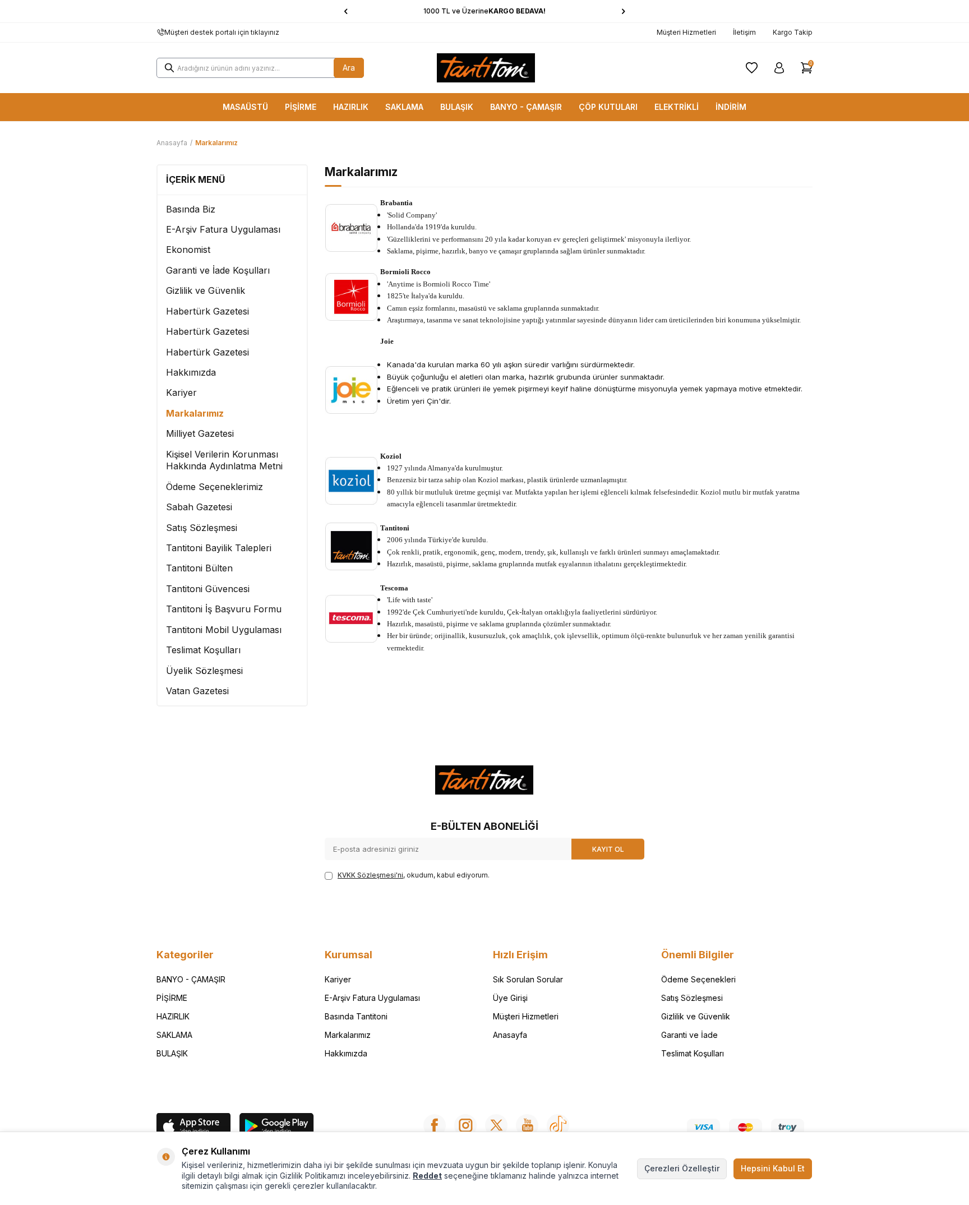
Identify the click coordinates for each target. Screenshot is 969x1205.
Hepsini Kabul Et (773, 1168)
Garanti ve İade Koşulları (218, 270)
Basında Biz (190, 209)
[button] (345, 11)
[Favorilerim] (752, 67)
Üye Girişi (510, 998)
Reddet (427, 1175)
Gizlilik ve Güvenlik (205, 290)
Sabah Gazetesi (199, 507)
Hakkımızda (191, 372)
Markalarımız (195, 413)
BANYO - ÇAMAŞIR (526, 107)
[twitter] (496, 1125)
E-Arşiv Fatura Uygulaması (223, 229)
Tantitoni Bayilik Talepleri (218, 547)
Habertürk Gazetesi (207, 311)
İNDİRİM (731, 107)
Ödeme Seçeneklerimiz (214, 486)
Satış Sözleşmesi (201, 527)
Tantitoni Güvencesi (208, 588)
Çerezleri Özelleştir (681, 1168)
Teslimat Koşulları (203, 649)
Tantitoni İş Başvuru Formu (224, 609)
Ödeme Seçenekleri (698, 979)
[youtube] (527, 1125)
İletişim (744, 32)
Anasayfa (171, 142)
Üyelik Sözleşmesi (204, 670)
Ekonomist (188, 249)
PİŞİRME (300, 107)
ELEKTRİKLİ (676, 107)
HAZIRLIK (350, 107)
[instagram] (465, 1125)
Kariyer (181, 392)
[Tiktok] (558, 1125)
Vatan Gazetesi (197, 690)
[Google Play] (276, 1127)
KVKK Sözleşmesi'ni (370, 875)
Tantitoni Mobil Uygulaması (224, 629)
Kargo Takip (793, 32)
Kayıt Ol (608, 848)
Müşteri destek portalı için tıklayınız (221, 32)
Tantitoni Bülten (199, 568)
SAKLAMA (404, 107)
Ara (349, 67)
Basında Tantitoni (356, 1016)
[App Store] (193, 1127)
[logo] (486, 68)
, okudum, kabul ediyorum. (414, 875)
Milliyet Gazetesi (200, 433)
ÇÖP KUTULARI (608, 107)
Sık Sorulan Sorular (528, 979)
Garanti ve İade (689, 1035)
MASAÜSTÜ (245, 107)
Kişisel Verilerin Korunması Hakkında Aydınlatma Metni (224, 460)
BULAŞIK (456, 107)
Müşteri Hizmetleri (686, 32)
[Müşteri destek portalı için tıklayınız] (160, 32)
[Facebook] (434, 1125)
